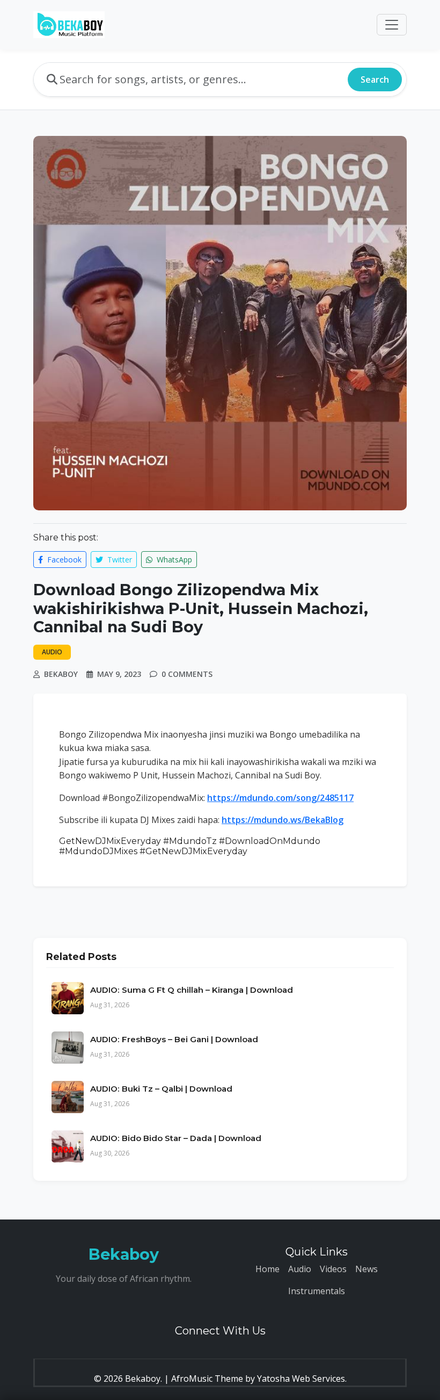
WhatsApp (173, 559)
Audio (299, 1269)
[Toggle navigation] (392, 24)
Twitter (118, 559)
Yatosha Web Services (301, 1378)
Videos (333, 1269)
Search (375, 79)
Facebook (63, 559)
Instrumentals (316, 1291)
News (366, 1269)
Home (267, 1269)
